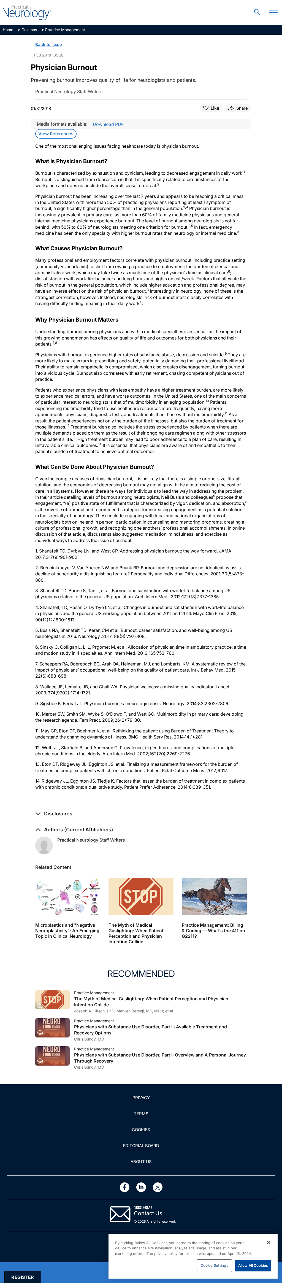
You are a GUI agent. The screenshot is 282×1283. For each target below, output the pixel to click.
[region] (193, 1256)
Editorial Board (141, 1145)
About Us (141, 1161)
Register (22, 1277)
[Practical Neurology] (27, 12)
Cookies (141, 1129)
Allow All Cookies (253, 1265)
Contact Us (148, 1213)
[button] (53, 813)
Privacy (141, 1097)
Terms (141, 1113)
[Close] (269, 1242)
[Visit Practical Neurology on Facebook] (124, 1187)
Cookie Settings (214, 1265)
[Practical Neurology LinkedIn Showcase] (141, 1187)
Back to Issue (48, 44)
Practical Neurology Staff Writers (91, 840)
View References (56, 133)
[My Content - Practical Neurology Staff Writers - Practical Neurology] (44, 845)
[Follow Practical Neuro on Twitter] (157, 1187)
